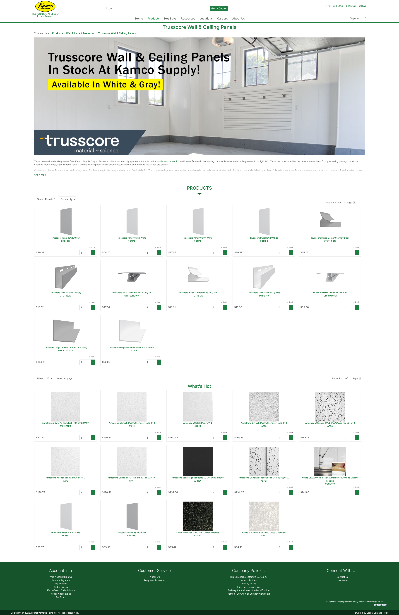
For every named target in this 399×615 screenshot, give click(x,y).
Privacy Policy (248, 583)
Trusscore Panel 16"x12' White (131, 238)
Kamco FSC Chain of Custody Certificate (249, 593)
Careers (222, 18)
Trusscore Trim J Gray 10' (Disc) (65, 292)
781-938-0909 (336, 6)
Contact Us (343, 577)
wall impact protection (168, 161)
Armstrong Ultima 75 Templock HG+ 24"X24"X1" (65, 423)
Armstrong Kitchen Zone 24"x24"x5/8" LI (66, 477)
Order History (61, 587)
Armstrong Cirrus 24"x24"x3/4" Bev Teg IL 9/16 (264, 423)
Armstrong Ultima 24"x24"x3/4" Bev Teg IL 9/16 (132, 423)
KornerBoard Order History (61, 590)
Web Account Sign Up (61, 577)
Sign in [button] (354, 18)
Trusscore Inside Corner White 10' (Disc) (198, 292)
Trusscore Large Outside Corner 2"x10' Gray (65, 347)
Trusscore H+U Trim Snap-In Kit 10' (330, 292)
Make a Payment (61, 580)
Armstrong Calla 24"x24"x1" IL (197, 423)
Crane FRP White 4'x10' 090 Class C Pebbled (264, 532)
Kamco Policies (249, 580)
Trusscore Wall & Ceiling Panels (117, 33)
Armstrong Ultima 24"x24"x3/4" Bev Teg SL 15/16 (132, 477)
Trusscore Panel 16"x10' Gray (66, 238)
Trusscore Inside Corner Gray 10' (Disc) (330, 238)
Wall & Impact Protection (80, 33)
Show (40, 378)
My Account (61, 583)
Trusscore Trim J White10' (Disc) (264, 292)
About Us (238, 18)
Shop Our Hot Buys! (356, 6)
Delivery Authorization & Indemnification (248, 590)
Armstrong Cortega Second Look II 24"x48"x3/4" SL (264, 477)
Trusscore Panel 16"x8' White (264, 238)
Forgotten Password (155, 580)
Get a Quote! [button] (218, 8)
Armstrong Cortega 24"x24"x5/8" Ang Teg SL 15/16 (330, 423)
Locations (206, 18)
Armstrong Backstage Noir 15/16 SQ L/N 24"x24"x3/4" (198, 477)
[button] (102, 8)
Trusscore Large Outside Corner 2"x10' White (132, 347)
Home (139, 18)
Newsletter (342, 580)
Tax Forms (61, 597)
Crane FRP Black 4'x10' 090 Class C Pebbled (197, 532)
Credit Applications (61, 593)
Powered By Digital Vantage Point (370, 612)
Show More (40, 174)
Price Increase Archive (248, 587)
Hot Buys (170, 18)
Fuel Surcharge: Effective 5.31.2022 (248, 577)
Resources (188, 18)
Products (153, 18)
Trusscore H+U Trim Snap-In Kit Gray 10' (131, 292)
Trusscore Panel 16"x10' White (197, 238)
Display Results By (47, 199)
